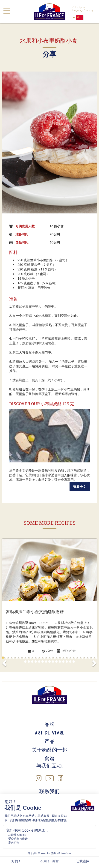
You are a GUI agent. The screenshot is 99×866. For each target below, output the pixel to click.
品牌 (49, 724)
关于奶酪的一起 (49, 750)
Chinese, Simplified (83, 17)
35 (46, 661)
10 (34, 657)
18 (62, 657)
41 (67, 661)
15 (51, 657)
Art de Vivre (49, 733)
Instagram (38, 778)
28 (96, 657)
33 (39, 661)
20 (68, 657)
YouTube (49, 778)
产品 (49, 741)
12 (41, 657)
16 (55, 657)
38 (56, 661)
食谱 (49, 758)
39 (60, 661)
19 (65, 657)
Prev (5, 661)
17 (58, 657)
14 (48, 657)
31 (32, 661)
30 (29, 661)
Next (94, 661)
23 (79, 657)
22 (75, 657)
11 (37, 657)
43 (74, 661)
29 (25, 661)
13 (44, 657)
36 (49, 661)
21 (72, 657)
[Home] (49, 11)
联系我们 (49, 791)
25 (86, 657)
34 (42, 661)
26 (89, 657)
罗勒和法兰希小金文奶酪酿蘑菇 (35, 611)
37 (53, 661)
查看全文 (79, 486)
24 (82, 657)
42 (70, 661)
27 (93, 657)
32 (36, 661)
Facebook (60, 778)
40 (63, 661)
